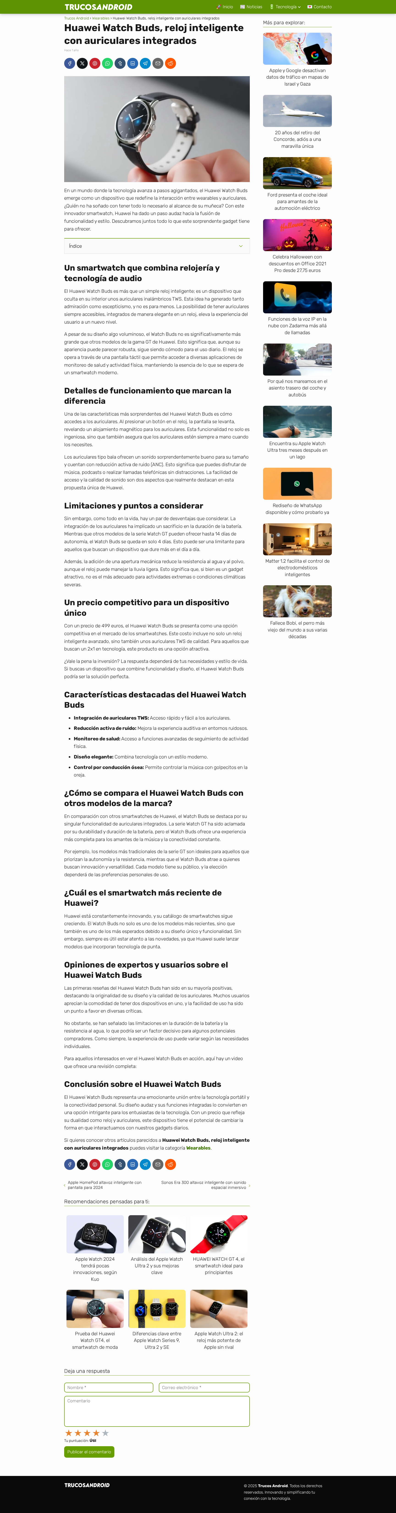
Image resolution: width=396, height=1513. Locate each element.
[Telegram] (145, 63)
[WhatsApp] (107, 63)
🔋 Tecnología (283, 6)
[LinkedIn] (132, 63)
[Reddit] (170, 63)
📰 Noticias (251, 6)
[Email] (157, 63)
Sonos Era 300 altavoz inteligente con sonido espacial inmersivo (203, 1185)
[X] (82, 63)
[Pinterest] (94, 63)
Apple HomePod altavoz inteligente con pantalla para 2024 (105, 1185)
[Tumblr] (120, 63)
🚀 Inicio (224, 6)
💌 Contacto (319, 6)
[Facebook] (69, 63)
